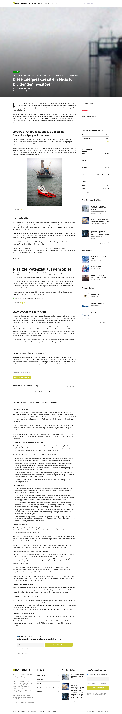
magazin (22, 303)
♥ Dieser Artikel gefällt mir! (22, 377)
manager (23, 259)
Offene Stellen (42, 711)
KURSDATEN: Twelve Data (91, 711)
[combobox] (94, 3)
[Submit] (82, 3)
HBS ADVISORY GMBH (22, 711)
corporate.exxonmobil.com (101, 178)
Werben (48, 711)
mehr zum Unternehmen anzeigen (90, 123)
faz (21, 209)
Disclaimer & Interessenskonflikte (90, 192)
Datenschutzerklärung (26, 653)
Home (34, 3)
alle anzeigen (70, 386)
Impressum (54, 711)
